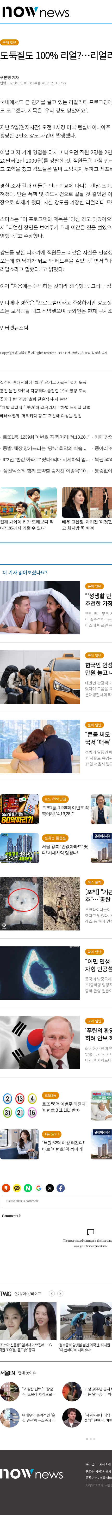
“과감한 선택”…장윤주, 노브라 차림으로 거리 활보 (39, 1394)
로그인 (90, 1464)
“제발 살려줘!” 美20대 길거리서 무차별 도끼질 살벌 (45, 407)
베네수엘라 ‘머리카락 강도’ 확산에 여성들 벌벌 (41, 415)
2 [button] (91, 1439)
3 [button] (94, 1439)
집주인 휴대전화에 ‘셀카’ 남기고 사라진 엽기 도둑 (43, 382)
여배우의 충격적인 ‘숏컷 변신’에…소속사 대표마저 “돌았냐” (38, 1420)
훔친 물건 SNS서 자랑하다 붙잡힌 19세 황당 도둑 (43, 390)
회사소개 (105, 1464)
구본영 (5, 77)
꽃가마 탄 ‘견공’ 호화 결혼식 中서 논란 (33, 399)
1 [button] (87, 1439)
